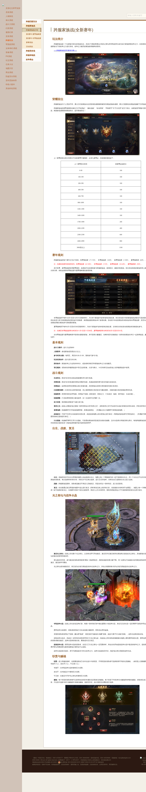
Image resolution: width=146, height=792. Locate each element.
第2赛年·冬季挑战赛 (33, 38)
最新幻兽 (9, 32)
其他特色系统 (11, 88)
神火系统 (9, 20)
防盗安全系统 (11, 76)
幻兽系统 (9, 28)
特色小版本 (10, 84)
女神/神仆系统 (11, 48)
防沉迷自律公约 (106, 760)
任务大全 (9, 64)
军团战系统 (10, 44)
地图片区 (9, 68)
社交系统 (9, 60)
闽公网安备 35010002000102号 (70, 762)
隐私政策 (101, 762)
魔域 (35, 758)
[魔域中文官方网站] (4, 4)
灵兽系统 (9, 36)
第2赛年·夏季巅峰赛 (33, 34)
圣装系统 (9, 12)
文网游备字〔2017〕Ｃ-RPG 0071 (68, 760)
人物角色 (9, 16)
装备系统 (9, 52)
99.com (43, 760)
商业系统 (9, 72)
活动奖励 (29, 46)
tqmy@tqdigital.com (125, 758)
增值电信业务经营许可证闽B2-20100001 (44, 762)
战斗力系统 (10, 24)
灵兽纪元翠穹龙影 (13, 8)
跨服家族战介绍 (32, 30)
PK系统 (9, 56)
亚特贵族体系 (11, 80)
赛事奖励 (29, 42)
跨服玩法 (9, 40)
